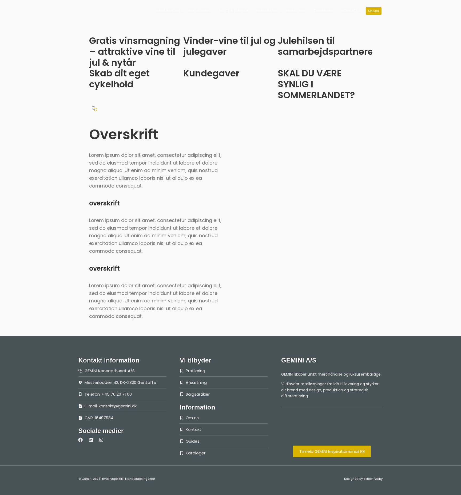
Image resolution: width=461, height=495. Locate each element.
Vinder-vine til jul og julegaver (229, 46)
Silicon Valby (373, 479)
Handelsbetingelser (140, 479)
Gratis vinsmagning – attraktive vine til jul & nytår (134, 51)
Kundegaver (211, 73)
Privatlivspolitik (112, 479)
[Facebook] (80, 440)
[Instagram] (101, 440)
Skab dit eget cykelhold (119, 79)
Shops (373, 10)
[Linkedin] (90, 440)
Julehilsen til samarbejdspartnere (325, 46)
